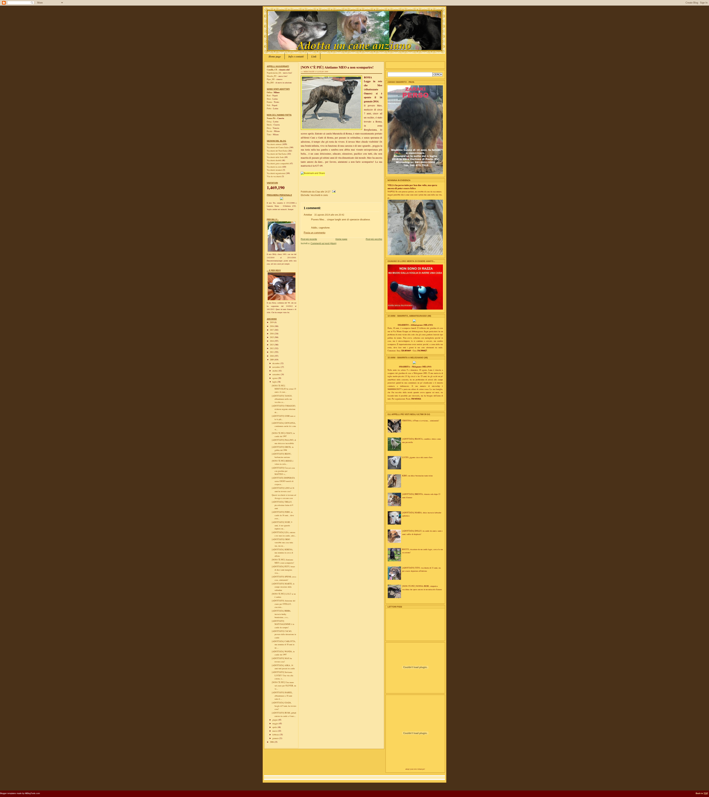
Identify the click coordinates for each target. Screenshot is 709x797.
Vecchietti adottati (274, 144)
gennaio (275, 738)
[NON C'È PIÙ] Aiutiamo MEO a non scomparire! (337, 67)
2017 (272, 330)
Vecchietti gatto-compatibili (278, 163)
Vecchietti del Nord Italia (277, 150)
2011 (272, 352)
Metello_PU (272, 76)
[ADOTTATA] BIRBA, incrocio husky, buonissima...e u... (281, 614)
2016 (272, 333)
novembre (276, 367)
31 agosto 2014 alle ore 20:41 (329, 215)
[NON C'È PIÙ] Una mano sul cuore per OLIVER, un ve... (284, 685)
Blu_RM (270, 82)
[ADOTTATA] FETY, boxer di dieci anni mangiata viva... (283, 569)
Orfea (269, 92)
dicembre (276, 363)
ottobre (275, 370)
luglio (274, 381)
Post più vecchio (374, 239)
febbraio (276, 734)
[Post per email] (333, 191)
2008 (272, 742)
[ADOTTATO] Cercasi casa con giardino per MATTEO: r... (283, 471)
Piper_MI (271, 79)
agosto (275, 378)
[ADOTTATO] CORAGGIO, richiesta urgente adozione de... (284, 409)
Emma (269, 102)
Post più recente (309, 239)
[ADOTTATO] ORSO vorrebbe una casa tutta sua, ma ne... (282, 542)
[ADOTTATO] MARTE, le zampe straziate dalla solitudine (283, 586)
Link (313, 56)
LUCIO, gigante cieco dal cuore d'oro (417, 457)
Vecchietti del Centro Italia (278, 147)
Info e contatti (296, 56)
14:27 (327, 191)
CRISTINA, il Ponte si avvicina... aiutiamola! (420, 420)
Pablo (269, 108)
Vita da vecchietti (274, 176)
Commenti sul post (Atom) (323, 243)
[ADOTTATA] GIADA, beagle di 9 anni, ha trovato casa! (284, 705)
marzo (275, 731)
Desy (269, 128)
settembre (276, 374)
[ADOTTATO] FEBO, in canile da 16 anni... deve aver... (283, 515)
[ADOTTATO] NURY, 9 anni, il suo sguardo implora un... (282, 525)
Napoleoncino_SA (274, 72)
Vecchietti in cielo (274, 166)
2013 (272, 344)
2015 (272, 337)
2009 (272, 359)
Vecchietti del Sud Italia (277, 154)
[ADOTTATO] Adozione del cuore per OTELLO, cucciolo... (283, 603)
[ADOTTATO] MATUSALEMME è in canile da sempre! (283, 624)
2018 (272, 326)
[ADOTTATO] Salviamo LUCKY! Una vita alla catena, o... (282, 675)
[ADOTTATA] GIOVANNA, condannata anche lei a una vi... (284, 426)
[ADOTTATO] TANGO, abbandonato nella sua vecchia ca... (282, 399)
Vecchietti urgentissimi (276, 173)
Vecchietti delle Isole (275, 157)
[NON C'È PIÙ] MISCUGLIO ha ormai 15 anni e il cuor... (284, 388)
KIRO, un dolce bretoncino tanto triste (417, 475)
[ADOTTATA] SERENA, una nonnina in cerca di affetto (282, 552)
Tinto (269, 134)
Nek (268, 105)
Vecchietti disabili (274, 160)
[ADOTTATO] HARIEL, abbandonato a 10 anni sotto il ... (282, 695)
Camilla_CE (272, 69)
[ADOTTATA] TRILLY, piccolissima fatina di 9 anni (282, 505)
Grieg (269, 121)
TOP (706, 793)
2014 (272, 341)
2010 (272, 356)
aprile (275, 727)
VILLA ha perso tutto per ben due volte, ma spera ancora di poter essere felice (412, 186)
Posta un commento (314, 232)
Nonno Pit (271, 118)
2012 (272, 348)
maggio (275, 723)
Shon (269, 99)
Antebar (308, 214)
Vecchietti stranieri (275, 170)
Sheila (269, 124)
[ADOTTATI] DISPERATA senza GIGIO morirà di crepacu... (283, 481)
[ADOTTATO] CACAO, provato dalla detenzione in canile (284, 634)
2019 (272, 322)
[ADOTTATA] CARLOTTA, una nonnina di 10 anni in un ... (284, 644)
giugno (275, 720)
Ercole (269, 131)
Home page (275, 56)
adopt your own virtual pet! (415, 769)
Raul (268, 95)
